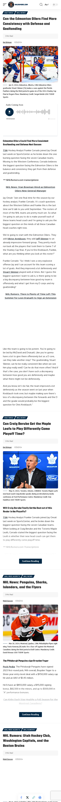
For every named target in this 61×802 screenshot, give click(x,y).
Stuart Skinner (11, 272)
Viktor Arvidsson (16, 238)
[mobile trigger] (5, 4)
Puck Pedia (9, 666)
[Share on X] (27, 797)
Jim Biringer (7, 42)
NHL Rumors (29, 730)
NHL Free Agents (12, 576)
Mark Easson (8, 601)
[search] (41, 4)
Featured (8, 13)
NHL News (21, 13)
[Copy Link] (33, 797)
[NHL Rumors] (18, 4)
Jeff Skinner (42, 238)
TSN (5, 150)
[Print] (40, 797)
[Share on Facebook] (21, 797)
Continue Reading (30, 561)
